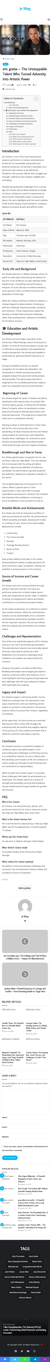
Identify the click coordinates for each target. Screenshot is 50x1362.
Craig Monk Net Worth (32, 1266)
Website (5, 1137)
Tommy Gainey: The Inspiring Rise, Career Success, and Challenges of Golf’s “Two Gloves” (37, 1056)
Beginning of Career (16, 113)
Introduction (10, 102)
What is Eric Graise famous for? (23, 137)
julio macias (34, 1282)
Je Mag (8, 85)
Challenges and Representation (21, 124)
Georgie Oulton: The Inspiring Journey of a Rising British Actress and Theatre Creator (36, 1027)
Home (6, 59)
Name (5, 1117)
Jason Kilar (24, 1272)
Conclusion (13, 129)
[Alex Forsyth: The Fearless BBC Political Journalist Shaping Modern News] (9, 1192)
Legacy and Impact (16, 126)
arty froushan (18, 1256)
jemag (5, 879)
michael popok (32, 1287)
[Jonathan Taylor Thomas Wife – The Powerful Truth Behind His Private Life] (9, 1228)
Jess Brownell (39, 1272)
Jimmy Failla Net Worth (14, 1277)
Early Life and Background (18, 108)
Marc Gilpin (16, 1287)
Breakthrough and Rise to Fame (20, 116)
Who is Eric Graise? (19, 134)
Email (5, 1127)
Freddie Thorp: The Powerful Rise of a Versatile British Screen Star (13, 1025)
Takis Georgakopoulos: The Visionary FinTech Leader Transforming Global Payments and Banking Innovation (24, 1330)
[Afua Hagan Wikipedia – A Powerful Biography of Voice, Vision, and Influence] (9, 1180)
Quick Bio (15, 105)
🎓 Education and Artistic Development (21, 110)
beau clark (37, 1261)
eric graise (25, 888)
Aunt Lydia (33, 1256)
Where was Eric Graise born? (22, 139)
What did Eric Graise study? (22, 141)
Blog (12, 59)
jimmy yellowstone (37, 1277)
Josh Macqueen (17, 1282)
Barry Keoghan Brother (18, 1261)
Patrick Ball (36, 1292)
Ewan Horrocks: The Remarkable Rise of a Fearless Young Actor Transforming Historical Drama (33, 1215)
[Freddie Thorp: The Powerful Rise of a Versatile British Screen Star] (13, 1014)
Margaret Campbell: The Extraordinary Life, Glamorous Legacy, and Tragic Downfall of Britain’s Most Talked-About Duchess (13, 1057)
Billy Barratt (13, 1266)
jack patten (10, 1272)
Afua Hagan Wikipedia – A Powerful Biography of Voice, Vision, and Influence (31, 1179)
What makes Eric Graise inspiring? (24, 144)
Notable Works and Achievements (21, 118)
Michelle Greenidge (18, 1292)
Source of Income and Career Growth (23, 121)
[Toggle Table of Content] (35, 99)
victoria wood (25, 1297)
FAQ (10, 132)
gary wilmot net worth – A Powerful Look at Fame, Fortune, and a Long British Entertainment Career (31, 1203)
